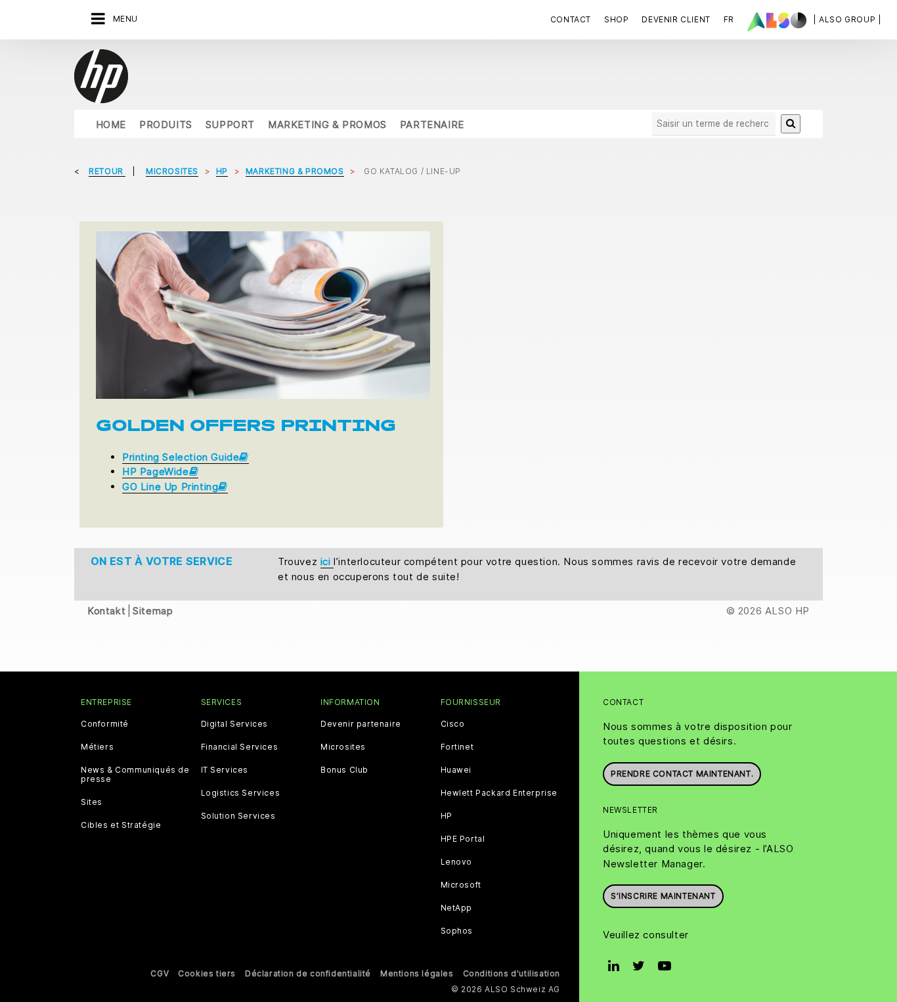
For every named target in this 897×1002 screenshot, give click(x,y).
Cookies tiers (207, 973)
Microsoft (461, 885)
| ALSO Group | (847, 19)
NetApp (457, 908)
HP (446, 816)
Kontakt (106, 610)
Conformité (105, 724)
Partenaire (432, 124)
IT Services (225, 770)
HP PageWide (155, 471)
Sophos (457, 931)
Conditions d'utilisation (511, 973)
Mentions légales (417, 973)
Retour (107, 171)
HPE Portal (463, 839)
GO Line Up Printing (170, 486)
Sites (91, 802)
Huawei (456, 770)
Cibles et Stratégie (121, 825)
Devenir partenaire (360, 724)
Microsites (343, 747)
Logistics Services (240, 793)
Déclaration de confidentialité (308, 973)
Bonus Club (344, 770)
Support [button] (230, 124)
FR (729, 19)
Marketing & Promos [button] (327, 124)
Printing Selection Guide (180, 457)
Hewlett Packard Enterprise (499, 793)
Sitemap (153, 610)
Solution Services (238, 816)
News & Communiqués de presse (135, 774)
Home (111, 124)
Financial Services (239, 747)
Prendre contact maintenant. (682, 774)
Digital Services (235, 724)
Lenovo (457, 862)
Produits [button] (165, 124)
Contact (570, 19)
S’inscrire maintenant (663, 896)
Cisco (453, 724)
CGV (159, 973)
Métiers (97, 747)
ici (327, 561)
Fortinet (457, 747)
